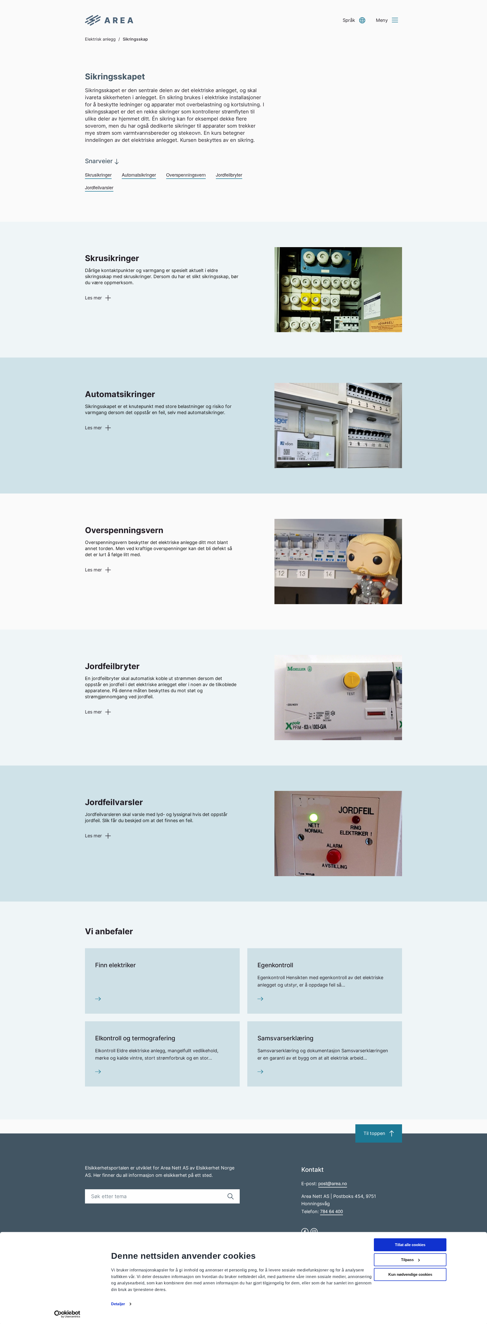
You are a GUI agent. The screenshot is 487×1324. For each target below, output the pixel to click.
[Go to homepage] (109, 20)
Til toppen (374, 1133)
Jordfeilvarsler (99, 187)
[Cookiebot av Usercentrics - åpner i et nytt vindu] (67, 1314)
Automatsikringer (139, 174)
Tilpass (407, 1260)
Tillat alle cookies (410, 1245)
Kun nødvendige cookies (410, 1274)
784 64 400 (331, 1211)
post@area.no (332, 1183)
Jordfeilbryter (229, 174)
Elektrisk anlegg (100, 39)
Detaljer (118, 1304)
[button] (354, 20)
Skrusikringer (98, 174)
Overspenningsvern (186, 174)
